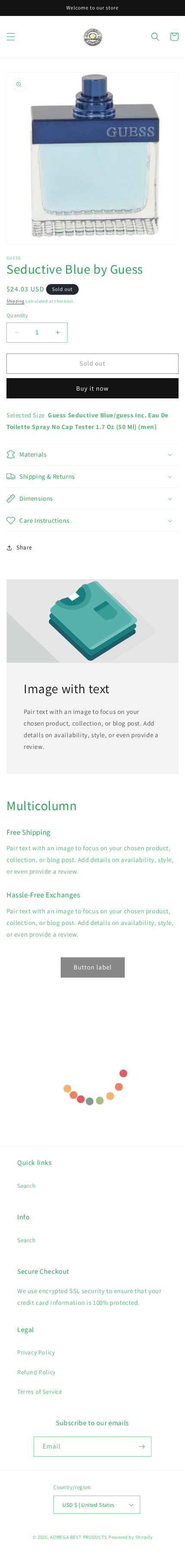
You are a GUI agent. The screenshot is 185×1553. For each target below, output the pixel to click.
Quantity (17, 315)
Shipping (15, 301)
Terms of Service (39, 1391)
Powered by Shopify (130, 1537)
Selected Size (25, 415)
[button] (10, 36)
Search (26, 1186)
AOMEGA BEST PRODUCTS (78, 1537)
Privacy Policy (36, 1352)
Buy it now (92, 388)
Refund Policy (36, 1372)
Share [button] (24, 547)
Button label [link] (93, 967)
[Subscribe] (141, 1446)
